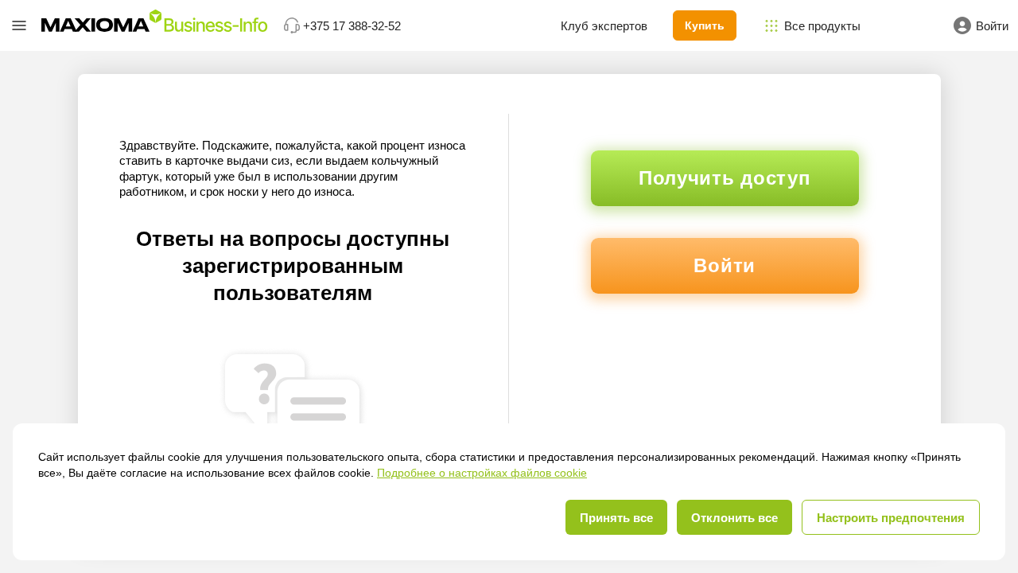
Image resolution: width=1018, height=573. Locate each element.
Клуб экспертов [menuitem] (604, 26)
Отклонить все (734, 517)
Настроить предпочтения (891, 517)
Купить (705, 25)
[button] (19, 25)
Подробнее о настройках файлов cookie (482, 472)
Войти (725, 265)
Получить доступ (725, 178)
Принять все (616, 517)
